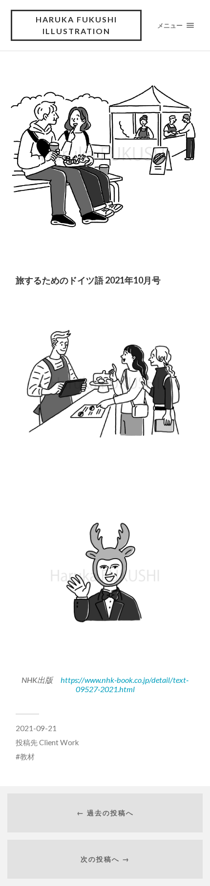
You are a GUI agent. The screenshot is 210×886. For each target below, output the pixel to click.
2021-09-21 (36, 728)
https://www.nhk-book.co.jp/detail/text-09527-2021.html (125, 684)
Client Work (59, 742)
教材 (27, 756)
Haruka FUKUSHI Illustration (76, 25)
